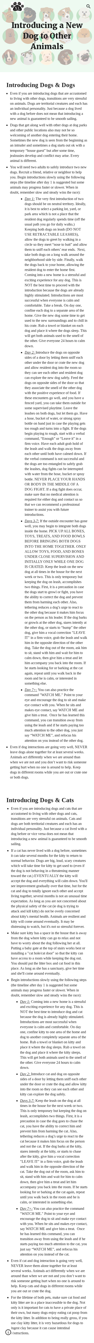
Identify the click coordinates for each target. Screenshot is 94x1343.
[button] (5, 6)
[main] (47, 36)
